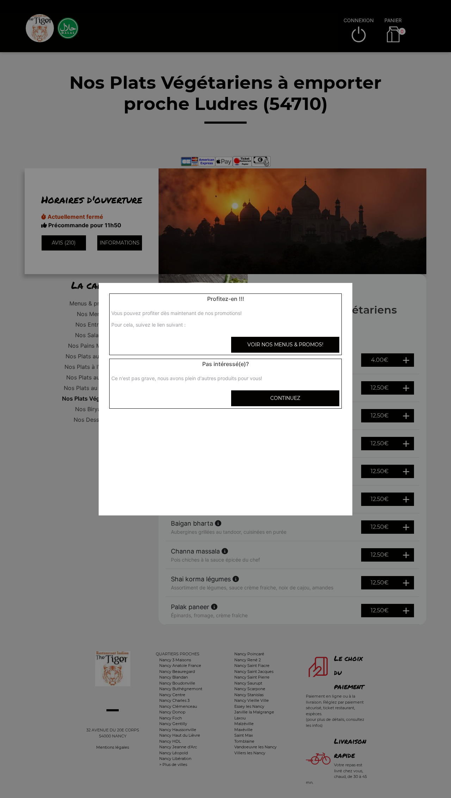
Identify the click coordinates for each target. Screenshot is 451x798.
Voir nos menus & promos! (285, 344)
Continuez (285, 398)
